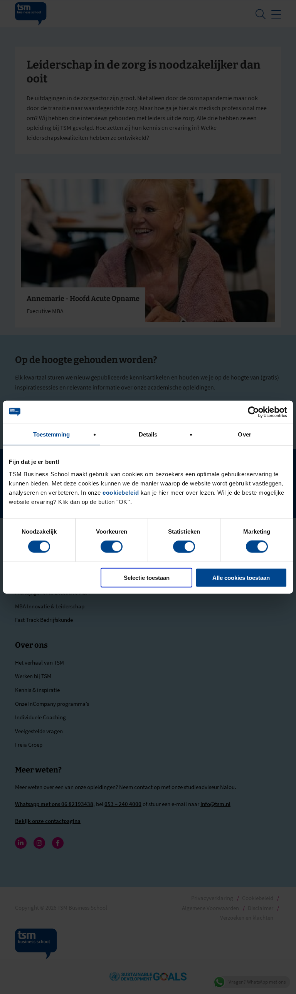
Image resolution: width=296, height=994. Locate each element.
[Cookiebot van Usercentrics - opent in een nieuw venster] (253, 412)
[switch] (112, 547)
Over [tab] (244, 434)
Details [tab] (148, 434)
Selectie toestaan (147, 577)
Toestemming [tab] (51, 434)
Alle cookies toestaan (241, 577)
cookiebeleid (121, 492)
